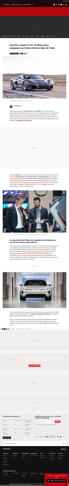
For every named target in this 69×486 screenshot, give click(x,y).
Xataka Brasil (5, 475)
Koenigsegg (15, 178)
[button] (18, 106)
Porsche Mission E (24, 118)
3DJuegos (14, 455)
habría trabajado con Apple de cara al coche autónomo (34, 182)
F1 (33, 4)
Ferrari (23, 36)
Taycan (15, 118)
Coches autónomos (5, 433)
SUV (15, 424)
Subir (62, 449)
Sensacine (23, 455)
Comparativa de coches (28, 429)
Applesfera (5, 459)
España (47, 36)
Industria (18, 329)
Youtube (61, 4)
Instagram (59, 4)
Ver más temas (6, 437)
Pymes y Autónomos (60, 458)
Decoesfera (51, 457)
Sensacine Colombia (23, 476)
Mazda (27, 36)
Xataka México (6, 473)
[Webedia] (66, 1)
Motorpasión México (42, 474)
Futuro (15, 432)
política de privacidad (52, 424)
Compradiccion (52, 459)
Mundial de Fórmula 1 (27, 433)
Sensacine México (25, 473)
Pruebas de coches (27, 425)
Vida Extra (14, 457)
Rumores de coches (5, 429)
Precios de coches (18, 428)
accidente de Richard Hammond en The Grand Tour (34, 251)
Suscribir (57, 421)
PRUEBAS (7, 4)
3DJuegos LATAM (15, 473)
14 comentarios (15, 53)
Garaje (52, 36)
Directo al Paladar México (34, 474)
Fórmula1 (5, 420)
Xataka (4, 455)
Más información (36, 484)
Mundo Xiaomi (6, 464)
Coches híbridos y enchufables (29, 421)
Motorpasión (42, 455)
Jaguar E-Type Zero (15, 180)
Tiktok (66, 4)
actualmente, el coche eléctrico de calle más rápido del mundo (26, 255)
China (14, 36)
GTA (56, 36)
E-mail (26, 53)
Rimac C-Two (48, 253)
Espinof (22, 457)
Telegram (54, 4)
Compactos (5, 424)
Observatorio (27, 4)
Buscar (64, 443)
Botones (32, 36)
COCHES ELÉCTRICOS (16, 4)
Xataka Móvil (5, 457)
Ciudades (42, 36)
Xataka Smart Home (5, 462)
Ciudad (37, 36)
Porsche (23, 329)
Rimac (29, 329)
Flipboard (24, 53)
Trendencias (51, 455)
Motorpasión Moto (43, 457)
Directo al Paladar (34, 455)
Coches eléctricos (18, 420)
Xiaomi (18, 36)
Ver (35, 365)
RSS (55, 436)
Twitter (64, 4)
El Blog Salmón (61, 455)
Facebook (56, 4)
